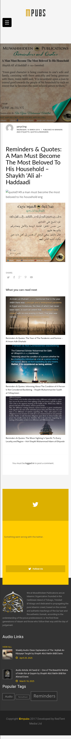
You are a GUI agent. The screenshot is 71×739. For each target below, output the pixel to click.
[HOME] (35, 12)
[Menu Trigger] (7, 22)
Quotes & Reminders (39, 132)
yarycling (22, 126)
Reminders (44, 696)
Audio (9, 696)
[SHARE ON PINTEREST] (25, 277)
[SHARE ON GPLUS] (19, 277)
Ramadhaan (23, 697)
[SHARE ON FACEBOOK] (14, 277)
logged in (30, 463)
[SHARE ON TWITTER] (8, 277)
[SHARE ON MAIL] (31, 277)
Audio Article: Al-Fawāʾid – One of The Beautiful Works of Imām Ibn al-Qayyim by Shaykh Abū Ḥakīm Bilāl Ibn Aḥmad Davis (42, 673)
